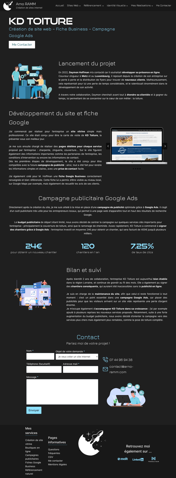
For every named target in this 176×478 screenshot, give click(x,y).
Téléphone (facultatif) (38, 364)
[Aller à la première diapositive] (165, 146)
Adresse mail (71, 364)
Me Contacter (163, 5)
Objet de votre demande (70, 351)
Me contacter (55, 460)
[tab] (133, 168)
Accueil (60, 5)
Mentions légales (57, 464)
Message (32, 377)
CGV (50, 457)
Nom (30, 350)
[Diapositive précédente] (108, 146)
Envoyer (34, 410)
